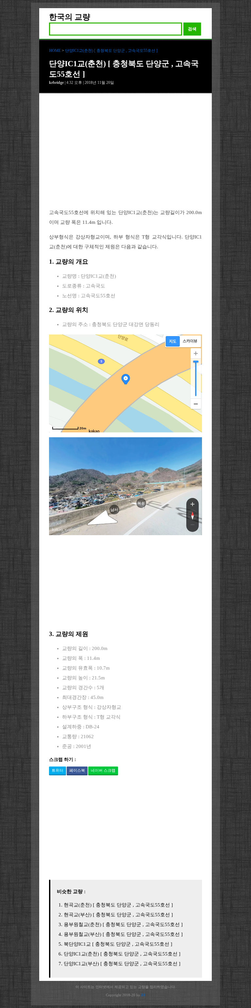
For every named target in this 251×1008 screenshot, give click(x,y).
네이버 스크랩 (103, 770)
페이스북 (77, 770)
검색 (192, 28)
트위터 (57, 770)
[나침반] (192, 515)
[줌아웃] (192, 526)
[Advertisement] (125, 156)
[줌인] (192, 504)
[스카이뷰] (190, 341)
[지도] (173, 341)
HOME (55, 50)
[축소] (196, 403)
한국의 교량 (69, 17)
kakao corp (57, 530)
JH (143, 995)
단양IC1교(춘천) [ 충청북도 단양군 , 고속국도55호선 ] (111, 50)
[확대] (196, 353)
